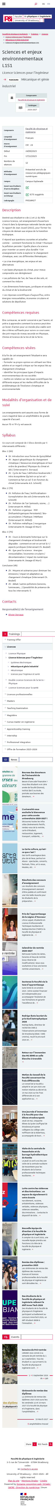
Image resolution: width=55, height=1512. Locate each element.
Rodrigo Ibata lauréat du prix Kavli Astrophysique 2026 (34, 1019)
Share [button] (28, 1444)
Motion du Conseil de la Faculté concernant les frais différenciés (33, 1077)
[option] (27, 784)
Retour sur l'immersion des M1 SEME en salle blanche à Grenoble (34, 1055)
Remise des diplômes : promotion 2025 (33, 1264)
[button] (36, 4)
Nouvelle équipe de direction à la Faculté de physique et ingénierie (34, 1231)
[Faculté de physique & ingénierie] (8, 18)
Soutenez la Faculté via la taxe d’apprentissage (35, 983)
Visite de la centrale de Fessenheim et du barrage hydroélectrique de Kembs (34, 1153)
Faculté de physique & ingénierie (15, 34)
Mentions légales (30, 1480)
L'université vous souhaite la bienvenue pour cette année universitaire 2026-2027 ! (34, 814)
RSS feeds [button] (42, 1444)
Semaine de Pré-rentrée (34, 1350)
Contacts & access (29, 1469)
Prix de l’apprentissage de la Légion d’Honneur (34, 915)
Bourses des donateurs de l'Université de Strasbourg (34, 775)
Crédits (43, 1480)
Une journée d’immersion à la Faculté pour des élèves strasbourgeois (35, 1114)
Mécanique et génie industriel (17, 39)
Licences (45, 34)
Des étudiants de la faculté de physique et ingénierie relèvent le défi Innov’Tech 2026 (33, 1301)
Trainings (34, 34)
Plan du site (13, 1480)
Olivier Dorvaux (15, 614)
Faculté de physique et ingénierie (31, 100)
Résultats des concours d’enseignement (34, 882)
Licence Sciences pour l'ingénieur (18, 37)
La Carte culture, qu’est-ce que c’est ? (34, 851)
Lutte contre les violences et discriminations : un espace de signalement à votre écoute (35, 1193)
